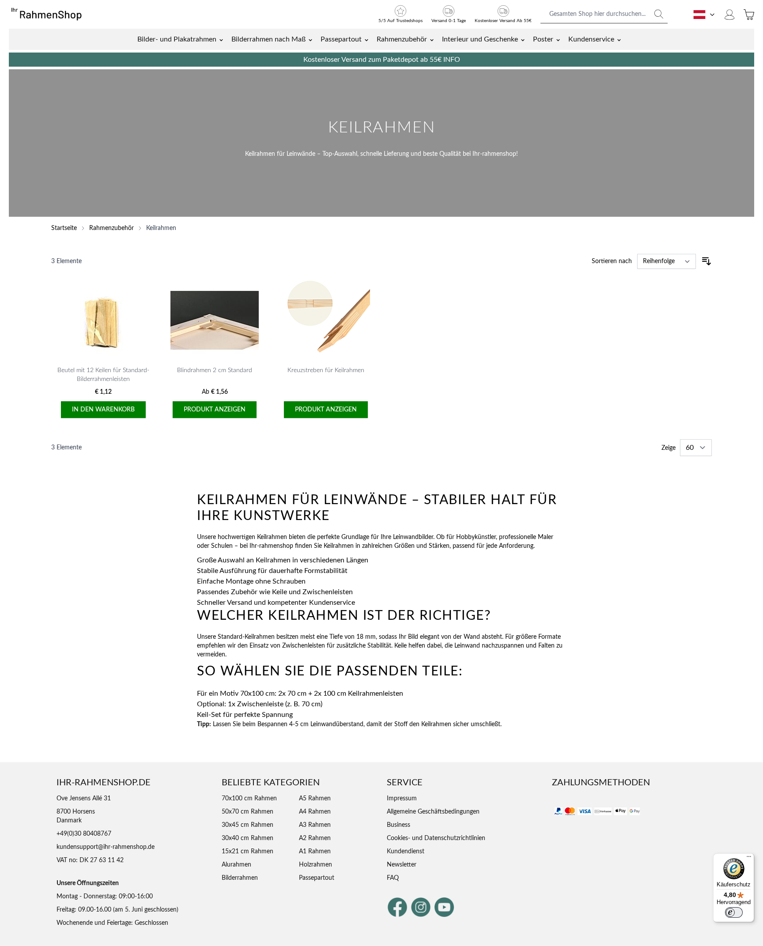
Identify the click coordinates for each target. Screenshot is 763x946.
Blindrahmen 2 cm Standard (214, 370)
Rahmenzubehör (402, 39)
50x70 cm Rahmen (247, 812)
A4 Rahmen (315, 812)
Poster (543, 39)
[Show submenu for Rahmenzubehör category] (432, 39)
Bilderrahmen (240, 878)
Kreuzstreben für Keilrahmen (325, 370)
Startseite (64, 228)
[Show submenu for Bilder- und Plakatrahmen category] (221, 39)
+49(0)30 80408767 (84, 834)
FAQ (393, 878)
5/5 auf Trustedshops (400, 21)
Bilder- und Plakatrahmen (176, 39)
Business (398, 825)
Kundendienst (405, 851)
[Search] (658, 14)
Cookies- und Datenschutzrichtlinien (436, 838)
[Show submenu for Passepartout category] (366, 39)
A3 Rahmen (315, 825)
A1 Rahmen (315, 851)
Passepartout (341, 39)
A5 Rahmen (315, 798)
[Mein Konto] (729, 14)
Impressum (402, 798)
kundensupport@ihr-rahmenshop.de (106, 847)
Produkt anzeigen (215, 410)
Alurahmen (236, 865)
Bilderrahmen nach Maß (268, 39)
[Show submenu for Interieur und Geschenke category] (523, 39)
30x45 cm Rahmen (247, 825)
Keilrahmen (161, 228)
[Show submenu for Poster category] (558, 39)
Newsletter (401, 865)
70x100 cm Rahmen (249, 798)
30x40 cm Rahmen (247, 838)
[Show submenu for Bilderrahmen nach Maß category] (310, 39)
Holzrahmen (315, 865)
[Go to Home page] (50, 14)
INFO (451, 59)
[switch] (734, 912)
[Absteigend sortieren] (706, 261)
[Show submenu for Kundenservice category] (619, 39)
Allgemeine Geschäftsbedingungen (433, 812)
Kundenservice (591, 39)
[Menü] (749, 858)
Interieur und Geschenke (480, 39)
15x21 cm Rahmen (247, 851)
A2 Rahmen (315, 838)
